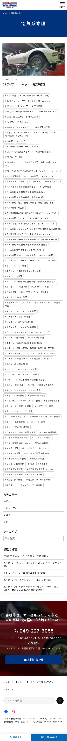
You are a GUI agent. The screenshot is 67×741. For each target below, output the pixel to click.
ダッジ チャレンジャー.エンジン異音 (23, 390)
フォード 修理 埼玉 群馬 (17, 437)
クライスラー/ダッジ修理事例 (20, 322)
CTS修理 (38, 106)
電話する (17, 737)
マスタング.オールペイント (36, 448)
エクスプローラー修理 (16, 266)
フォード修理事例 (49, 432)
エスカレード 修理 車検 (17, 287)
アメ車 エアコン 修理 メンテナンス (45, 181)
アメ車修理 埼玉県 (15, 208)
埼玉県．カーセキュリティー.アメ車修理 (24, 485)
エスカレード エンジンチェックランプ (23, 271)
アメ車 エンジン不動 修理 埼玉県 (21, 187)
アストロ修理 (32, 176)
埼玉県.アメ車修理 (15, 469)
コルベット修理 (37, 337)
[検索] (60, 700)
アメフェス (49, 176)
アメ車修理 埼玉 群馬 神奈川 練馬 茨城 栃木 (30, 202)
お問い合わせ (51, 737)
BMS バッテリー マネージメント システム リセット (29, 101)
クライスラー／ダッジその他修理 (21, 327)
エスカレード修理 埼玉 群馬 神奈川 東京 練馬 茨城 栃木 (31, 281)
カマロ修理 (11, 292)
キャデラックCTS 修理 (17, 297)
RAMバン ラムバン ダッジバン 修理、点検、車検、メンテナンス (32, 164)
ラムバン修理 (38, 459)
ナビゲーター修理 (45, 406)
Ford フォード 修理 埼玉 (17, 122)
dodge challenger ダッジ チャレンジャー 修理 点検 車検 (31, 111)
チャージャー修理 (38, 395)
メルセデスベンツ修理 (16, 459)
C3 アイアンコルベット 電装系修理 (23, 84)
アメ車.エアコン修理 (16, 181)
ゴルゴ (49, 358)
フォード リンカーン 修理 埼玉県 (21, 432)
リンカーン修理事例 (15, 464)
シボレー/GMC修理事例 (17, 364)
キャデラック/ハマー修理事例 (35, 292)
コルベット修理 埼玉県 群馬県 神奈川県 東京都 (30, 348)
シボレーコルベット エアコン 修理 (22, 374)
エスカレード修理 (14, 276)
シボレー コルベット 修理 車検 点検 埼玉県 (26, 380)
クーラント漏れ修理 (15, 337)
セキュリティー (11, 508)
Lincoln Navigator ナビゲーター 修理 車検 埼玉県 (29, 152)
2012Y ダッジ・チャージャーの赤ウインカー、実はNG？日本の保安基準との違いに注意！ (31, 588)
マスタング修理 (13, 453)
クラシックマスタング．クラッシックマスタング (28, 332)
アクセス (55, 648)
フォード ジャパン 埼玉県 (18, 427)
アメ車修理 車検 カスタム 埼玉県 (21, 255)
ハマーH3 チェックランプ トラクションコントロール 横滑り (33, 416)
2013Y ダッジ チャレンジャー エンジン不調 (27, 579)
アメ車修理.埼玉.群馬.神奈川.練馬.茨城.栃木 (26, 192)
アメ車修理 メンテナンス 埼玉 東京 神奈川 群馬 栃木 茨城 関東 (34, 229)
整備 (5, 521)
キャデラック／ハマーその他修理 (21, 311)
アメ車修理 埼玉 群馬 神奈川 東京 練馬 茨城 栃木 (28, 244)
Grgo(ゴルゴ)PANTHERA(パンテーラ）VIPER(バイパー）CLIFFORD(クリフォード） (31, 134)
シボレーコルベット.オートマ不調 (22, 369)
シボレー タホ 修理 (15, 385)
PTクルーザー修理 (15, 157)
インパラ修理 (47, 255)
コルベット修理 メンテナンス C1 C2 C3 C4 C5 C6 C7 (31, 353)
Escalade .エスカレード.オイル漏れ (22, 117)
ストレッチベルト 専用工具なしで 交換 (24, 573)
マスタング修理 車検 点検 (37, 453)
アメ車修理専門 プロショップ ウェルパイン (26, 250)
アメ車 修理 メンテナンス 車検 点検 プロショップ (28, 234)
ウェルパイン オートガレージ (20, 260)
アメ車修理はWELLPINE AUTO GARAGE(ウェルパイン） (32, 213)
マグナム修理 (12, 448)
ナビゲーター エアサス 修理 (19, 406)
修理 (32, 464)
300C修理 (11, 95)
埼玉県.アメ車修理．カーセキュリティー (24, 474)
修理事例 (43, 464)
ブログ (7, 515)
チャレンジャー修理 (15, 395)
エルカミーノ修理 (41, 287)
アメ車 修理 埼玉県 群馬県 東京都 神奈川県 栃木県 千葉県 (32, 239)
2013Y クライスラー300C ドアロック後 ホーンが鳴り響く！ (32, 564)
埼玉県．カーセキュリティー (41, 480)
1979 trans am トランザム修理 (35, 95)
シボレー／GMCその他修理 (41, 385)
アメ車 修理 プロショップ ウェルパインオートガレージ (31, 223)
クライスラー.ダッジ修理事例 (20, 316)
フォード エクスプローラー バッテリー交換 (26, 422)
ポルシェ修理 (42, 443)
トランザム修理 (53, 401)
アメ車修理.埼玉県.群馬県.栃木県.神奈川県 (25, 197)
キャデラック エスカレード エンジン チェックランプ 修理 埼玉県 (32, 304)
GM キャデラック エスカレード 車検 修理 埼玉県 (28, 127)
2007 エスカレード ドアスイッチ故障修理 (26, 556)
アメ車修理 (46, 187)
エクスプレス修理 (48, 260)
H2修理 (10, 141)
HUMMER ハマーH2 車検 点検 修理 (22, 146)
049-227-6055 (37, 631)
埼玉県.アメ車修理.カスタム (40, 469)
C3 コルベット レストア (17, 106)
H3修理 (22, 141)
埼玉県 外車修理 (14, 480)
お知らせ (8, 501)
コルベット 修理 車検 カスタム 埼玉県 (23, 358)
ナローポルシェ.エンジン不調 (20, 411)
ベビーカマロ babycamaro (18, 443)
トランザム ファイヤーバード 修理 (23, 401)
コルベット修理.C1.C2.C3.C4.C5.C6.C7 (24, 343)
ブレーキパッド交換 (42, 437)
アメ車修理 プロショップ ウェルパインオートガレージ (31, 218)
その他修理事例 (13, 176)
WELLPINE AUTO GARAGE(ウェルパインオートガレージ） (33, 171)
